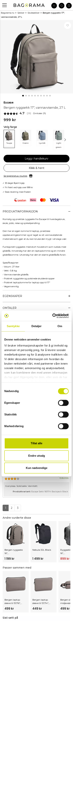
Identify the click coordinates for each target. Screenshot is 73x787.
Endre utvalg (36, 455)
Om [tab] (59, 326)
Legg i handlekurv (36, 158)
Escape (8, 102)
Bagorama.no (7, 12)
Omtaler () (39, 113)
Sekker (20, 12)
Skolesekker (33, 12)
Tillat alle (36, 443)
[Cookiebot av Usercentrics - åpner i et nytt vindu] (52, 315)
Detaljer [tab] (36, 326)
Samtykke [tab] (13, 326)
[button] (4, 5)
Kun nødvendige (36, 467)
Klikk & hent (36, 168)
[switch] (63, 403)
